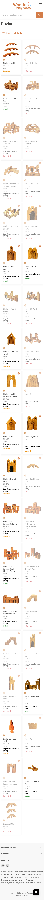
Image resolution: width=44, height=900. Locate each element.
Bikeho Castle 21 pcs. (10, 226)
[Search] (39, 15)
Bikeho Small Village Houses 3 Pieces (32, 567)
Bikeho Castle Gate (31, 226)
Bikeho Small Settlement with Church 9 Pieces (9, 568)
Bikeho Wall (29, 739)
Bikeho (5, 68)
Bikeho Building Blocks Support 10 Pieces (11, 185)
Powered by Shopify (22, 895)
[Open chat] (36, 892)
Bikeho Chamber (30, 266)
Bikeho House (8, 436)
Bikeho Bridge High (31, 63)
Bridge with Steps (9, 824)
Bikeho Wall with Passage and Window (10, 782)
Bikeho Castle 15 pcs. (32, 184)
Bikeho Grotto (29, 394)
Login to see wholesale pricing (32, 110)
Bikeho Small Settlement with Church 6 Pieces (30, 523)
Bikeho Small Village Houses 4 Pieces (10, 612)
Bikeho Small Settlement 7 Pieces (10, 522)
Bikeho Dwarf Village (32, 351)
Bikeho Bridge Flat (9, 63)
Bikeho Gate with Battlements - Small (10, 395)
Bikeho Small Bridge (32, 479)
